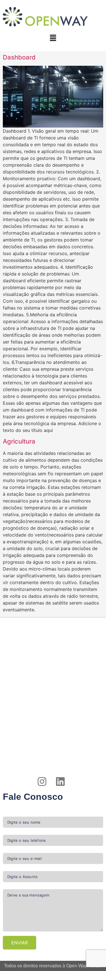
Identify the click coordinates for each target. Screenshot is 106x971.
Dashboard (19, 57)
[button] (53, 38)
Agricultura (19, 441)
